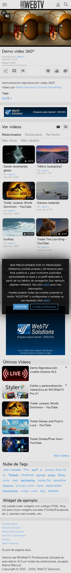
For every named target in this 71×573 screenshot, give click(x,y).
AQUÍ (46, 284)
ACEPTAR (21, 306)
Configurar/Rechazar (44, 306)
